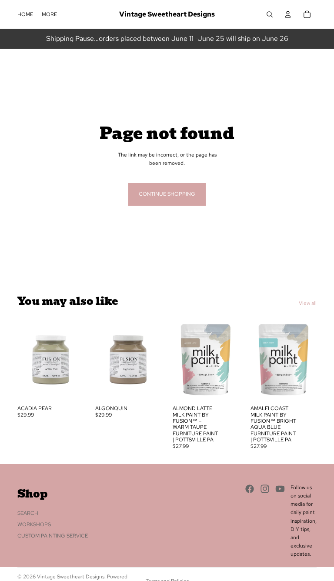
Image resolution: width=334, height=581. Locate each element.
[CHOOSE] (70, 387)
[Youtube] (280, 488)
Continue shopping (167, 193)
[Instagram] (265, 488)
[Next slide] (74, 359)
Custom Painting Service (52, 535)
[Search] (269, 14)
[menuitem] (49, 14)
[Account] (287, 14)
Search (27, 512)
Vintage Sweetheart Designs (70, 576)
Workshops (34, 524)
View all (308, 303)
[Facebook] (249, 488)
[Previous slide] (27, 359)
